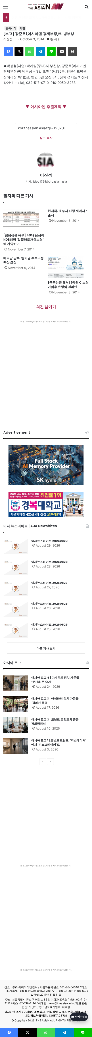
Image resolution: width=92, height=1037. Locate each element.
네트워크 (39, 1011)
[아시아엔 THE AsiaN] (46, 6)
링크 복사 (46, 138)
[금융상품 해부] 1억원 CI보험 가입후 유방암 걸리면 (68, 284)
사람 (22, 28)
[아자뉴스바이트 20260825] (15, 630)
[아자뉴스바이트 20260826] (15, 609)
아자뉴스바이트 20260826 (49, 604)
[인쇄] (72, 51)
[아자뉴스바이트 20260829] (15, 546)
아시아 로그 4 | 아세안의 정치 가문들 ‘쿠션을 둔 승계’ (55, 679)
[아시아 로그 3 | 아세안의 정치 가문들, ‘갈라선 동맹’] (15, 704)
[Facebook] (8, 51)
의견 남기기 (46, 307)
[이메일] (61, 51)
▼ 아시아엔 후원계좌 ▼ (46, 106)
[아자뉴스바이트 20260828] (15, 567)
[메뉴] (5, 8)
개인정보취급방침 (36, 1015)
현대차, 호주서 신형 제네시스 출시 (68, 213)
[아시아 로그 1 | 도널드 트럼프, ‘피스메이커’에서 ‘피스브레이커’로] (15, 746)
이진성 (8, 39)
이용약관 (80, 1011)
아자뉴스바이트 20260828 (49, 562)
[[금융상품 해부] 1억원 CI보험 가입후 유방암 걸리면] (68, 267)
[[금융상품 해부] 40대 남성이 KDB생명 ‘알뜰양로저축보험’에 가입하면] (23, 220)
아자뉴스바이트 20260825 (49, 624)
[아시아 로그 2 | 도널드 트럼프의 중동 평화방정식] (15, 725)
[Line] (51, 51)
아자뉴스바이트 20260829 (49, 541)
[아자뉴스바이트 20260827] (15, 588)
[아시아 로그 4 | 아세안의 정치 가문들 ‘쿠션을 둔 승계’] (15, 683)
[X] (19, 51)
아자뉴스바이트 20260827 (49, 583)
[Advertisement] (46, 371)
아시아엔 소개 (12, 1011)
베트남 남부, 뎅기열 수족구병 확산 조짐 (23, 260)
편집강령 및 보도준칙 (60, 1011)
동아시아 (11, 28)
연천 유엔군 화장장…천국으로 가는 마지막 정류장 (46, 17)
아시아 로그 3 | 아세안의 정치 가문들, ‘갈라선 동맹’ (55, 700)
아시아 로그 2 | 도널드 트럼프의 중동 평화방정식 (55, 721)
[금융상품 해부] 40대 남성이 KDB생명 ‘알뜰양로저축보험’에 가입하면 (23, 239)
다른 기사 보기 (46, 648)
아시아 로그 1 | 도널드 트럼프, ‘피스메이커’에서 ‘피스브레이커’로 (58, 742)
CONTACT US (58, 1015)
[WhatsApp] (29, 51)
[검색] (86, 8)
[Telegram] (40, 51)
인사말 (28, 1011)
